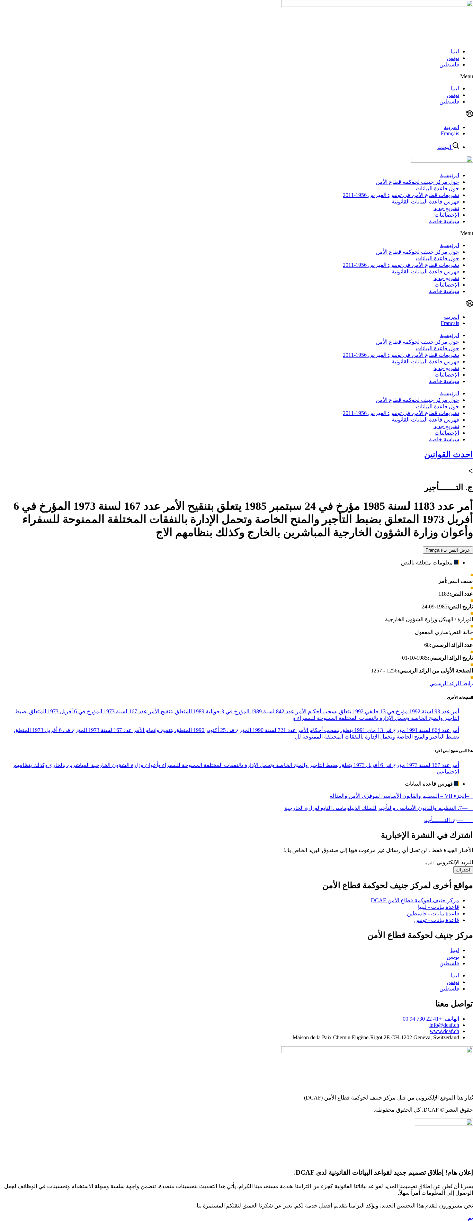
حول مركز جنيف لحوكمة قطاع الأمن (417, 182)
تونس (453, 58)
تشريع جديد (446, 208)
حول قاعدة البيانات (437, 188)
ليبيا (454, 51)
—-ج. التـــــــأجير (448, 820)
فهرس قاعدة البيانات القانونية (425, 202)
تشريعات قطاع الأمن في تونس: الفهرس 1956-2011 (401, 195)
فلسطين (449, 64)
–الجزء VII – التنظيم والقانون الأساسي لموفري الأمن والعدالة (401, 796)
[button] (236, 76)
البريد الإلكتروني (454, 862)
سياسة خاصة (444, 221)
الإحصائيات (447, 215)
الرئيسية (449, 175)
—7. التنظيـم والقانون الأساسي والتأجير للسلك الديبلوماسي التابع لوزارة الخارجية (378, 808)
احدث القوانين (448, 454)
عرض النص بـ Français (448, 550)
